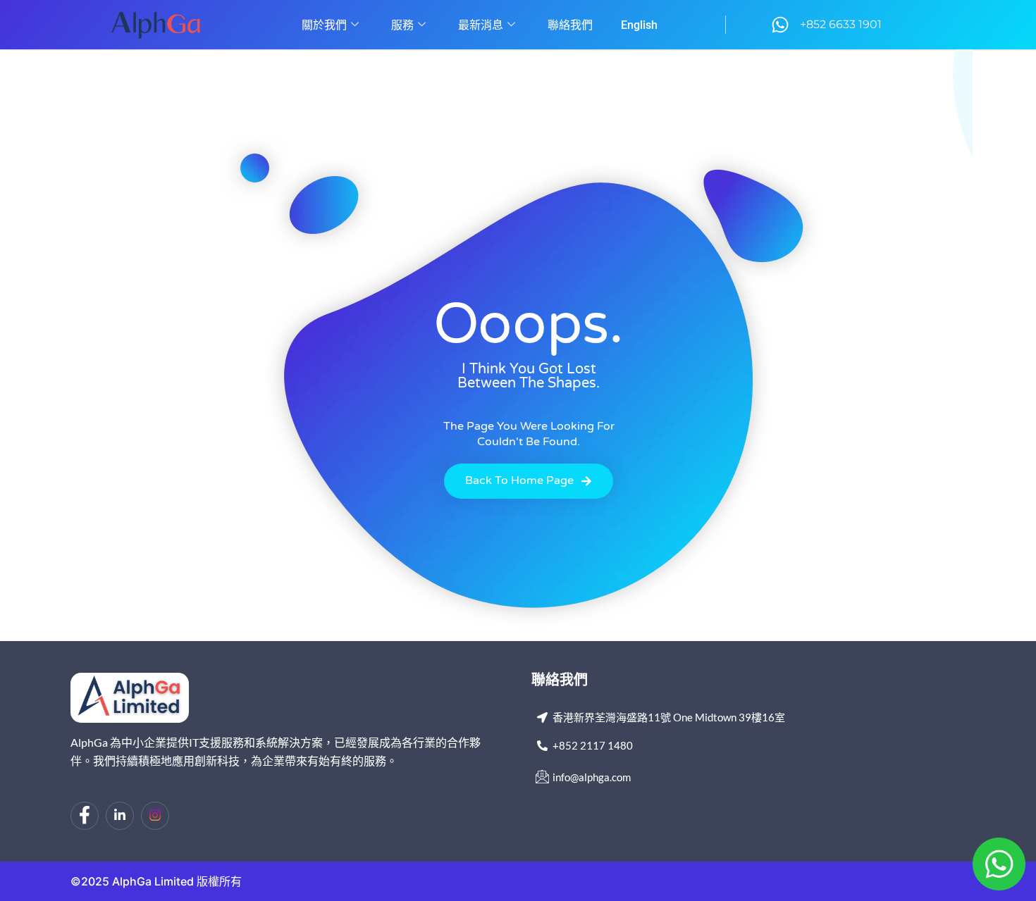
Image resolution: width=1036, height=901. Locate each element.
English (639, 25)
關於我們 (324, 25)
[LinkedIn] (120, 816)
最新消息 (480, 25)
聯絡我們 (570, 25)
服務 (402, 25)
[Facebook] (84, 816)
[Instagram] (155, 816)
